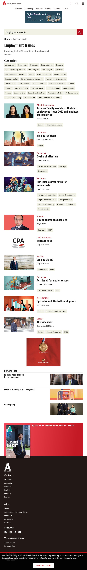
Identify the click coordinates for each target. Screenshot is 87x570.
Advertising (8, 519)
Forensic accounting (46, 204)
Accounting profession (47, 195)
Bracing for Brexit (46, 135)
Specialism (71, 204)
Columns (56, 8)
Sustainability (43, 209)
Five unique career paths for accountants (52, 183)
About (6, 508)
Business (39, 8)
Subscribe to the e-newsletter (16, 512)
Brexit (40, 146)
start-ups (62, 166)
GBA (57, 290)
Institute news (44, 240)
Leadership (42, 270)
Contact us (8, 515)
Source (65, 8)
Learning (41, 230)
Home (7, 39)
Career (40, 125)
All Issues (18, 8)
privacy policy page (70, 558)
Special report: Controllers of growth (56, 301)
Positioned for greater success (53, 280)
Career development (67, 195)
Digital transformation (47, 166)
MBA (50, 230)
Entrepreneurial (65, 200)
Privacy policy (9, 546)
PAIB (52, 270)
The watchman (44, 322)
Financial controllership (56, 311)
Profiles (48, 8)
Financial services (54, 332)
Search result (20, 39)
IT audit (60, 204)
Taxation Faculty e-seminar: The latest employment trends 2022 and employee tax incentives (58, 111)
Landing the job (45, 259)
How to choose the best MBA (52, 220)
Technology (42, 171)
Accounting (29, 8)
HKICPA (7, 522)
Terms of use (9, 542)
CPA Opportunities (45, 290)
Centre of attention (47, 156)
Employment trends (54, 125)
